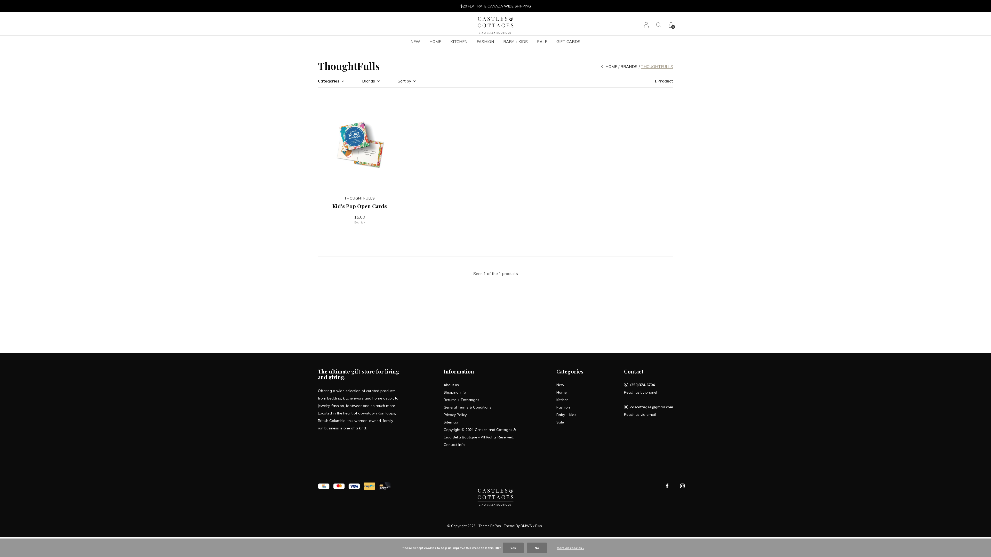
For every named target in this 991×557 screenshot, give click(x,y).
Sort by (404, 81)
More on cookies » (570, 548)
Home (435, 41)
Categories (328, 81)
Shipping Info (455, 392)
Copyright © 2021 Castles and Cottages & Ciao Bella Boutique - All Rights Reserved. (480, 433)
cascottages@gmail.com (651, 407)
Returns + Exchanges (461, 399)
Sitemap (451, 422)
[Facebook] (667, 486)
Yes (513, 548)
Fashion (485, 41)
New (415, 41)
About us (451, 385)
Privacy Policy (455, 414)
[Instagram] (682, 486)
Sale (542, 41)
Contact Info (454, 444)
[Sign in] (646, 25)
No (537, 548)
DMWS (526, 526)
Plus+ (539, 526)
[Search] (658, 25)
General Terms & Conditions (467, 407)
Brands (628, 66)
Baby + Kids (515, 41)
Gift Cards (568, 41)
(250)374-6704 (642, 385)
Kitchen (458, 41)
